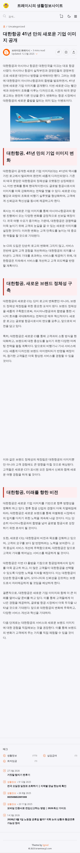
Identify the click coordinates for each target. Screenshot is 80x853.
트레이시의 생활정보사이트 (40, 5)
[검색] (4, 17)
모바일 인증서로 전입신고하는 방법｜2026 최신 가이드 (36, 808)
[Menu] (75, 16)
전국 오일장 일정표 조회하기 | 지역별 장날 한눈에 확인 (36, 786)
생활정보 (12, 755)
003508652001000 (17, 797)
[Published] (35, 53)
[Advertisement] (40, 413)
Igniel (46, 844)
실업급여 (52, 755)
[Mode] (69, 16)
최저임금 (12, 761)
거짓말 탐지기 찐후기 (18, 774)
